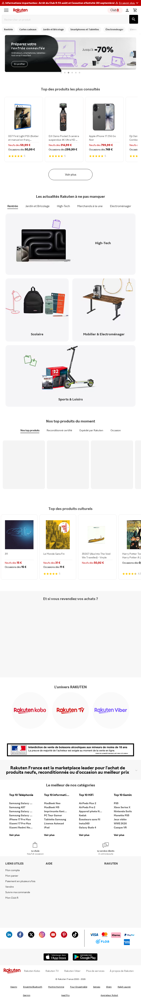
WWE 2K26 (120, 823)
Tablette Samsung (55, 819)
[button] (129, 3)
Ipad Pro (65, 995)
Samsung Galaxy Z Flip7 (22, 811)
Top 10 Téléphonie (21, 795)
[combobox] (65, 20)
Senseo (96, 986)
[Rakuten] (19, 10)
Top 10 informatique (57, 795)
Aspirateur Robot (109, 995)
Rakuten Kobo (32, 971)
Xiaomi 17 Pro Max (20, 823)
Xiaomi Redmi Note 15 (22, 827)
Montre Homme (56, 986)
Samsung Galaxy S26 (21, 803)
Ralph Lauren (124, 986)
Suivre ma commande (17, 892)
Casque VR (120, 827)
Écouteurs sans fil (89, 819)
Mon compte (12, 870)
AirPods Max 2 (87, 803)
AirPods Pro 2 (87, 807)
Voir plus (70, 174)
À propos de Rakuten (122, 971)
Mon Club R (11, 897)
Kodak (82, 815)
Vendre (9, 886)
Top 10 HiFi (86, 795)
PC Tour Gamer (53, 815)
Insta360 (84, 823)
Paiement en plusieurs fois (20, 881)
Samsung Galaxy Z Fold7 (22, 815)
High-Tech (63, 206)
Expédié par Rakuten (91, 430)
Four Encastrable (78, 986)
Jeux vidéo (120, 819)
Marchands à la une (90, 206)
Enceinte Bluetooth (32, 986)
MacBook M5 (51, 807)
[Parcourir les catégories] (7, 10)
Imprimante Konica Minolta (57, 811)
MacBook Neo (52, 803)
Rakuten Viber (72, 971)
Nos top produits (29, 430)
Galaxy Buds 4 (87, 827)
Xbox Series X (122, 807)
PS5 (116, 803)
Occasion (116, 430)
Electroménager (120, 206)
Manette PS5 (121, 815)
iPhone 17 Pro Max (20, 819)
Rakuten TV (52, 971)
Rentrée (12, 206)
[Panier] (135, 10)
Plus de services (95, 971)
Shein (109, 986)
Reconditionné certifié (59, 430)
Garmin (26, 995)
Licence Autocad (54, 823)
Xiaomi (13, 986)
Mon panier (11, 875)
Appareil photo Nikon (91, 811)
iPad (47, 827)
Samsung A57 (17, 807)
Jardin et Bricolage (37, 206)
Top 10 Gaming (123, 795)
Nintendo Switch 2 (125, 811)
